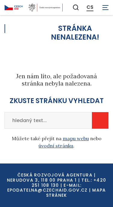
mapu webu (76, 138)
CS (89, 7)
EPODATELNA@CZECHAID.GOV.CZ (47, 190)
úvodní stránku (56, 146)
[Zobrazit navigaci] (105, 7)
